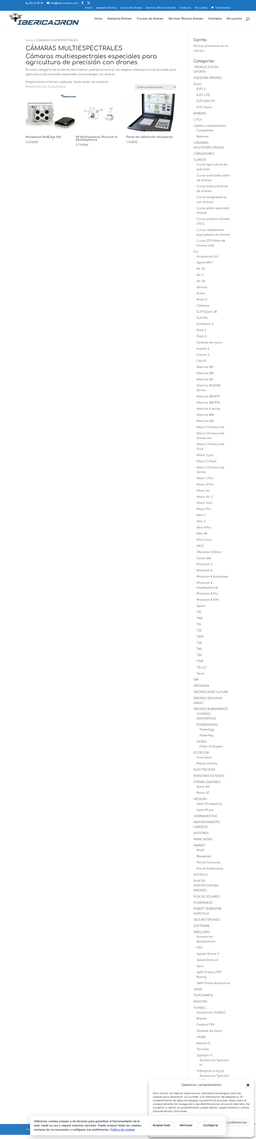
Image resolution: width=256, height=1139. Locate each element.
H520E (201, 1037)
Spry (200, 966)
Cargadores (205, 130)
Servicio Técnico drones (161, 8)
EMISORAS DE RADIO (209, 775)
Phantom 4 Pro (207, 593)
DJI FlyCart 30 (207, 311)
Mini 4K (202, 533)
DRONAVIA (201, 685)
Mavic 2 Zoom (206, 461)
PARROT (199, 845)
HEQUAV (200, 799)
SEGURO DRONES (207, 919)
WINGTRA (200, 1001)
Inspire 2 (203, 348)
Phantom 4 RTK (208, 599)
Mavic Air (203, 490)
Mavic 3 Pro (205, 478)
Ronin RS (203, 786)
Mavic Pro (204, 509)
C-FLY (198, 119)
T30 (199, 642)
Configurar (210, 1125)
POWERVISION (207, 724)
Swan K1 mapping (209, 803)
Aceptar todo (161, 1125)
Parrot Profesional (210, 868)
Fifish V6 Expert (211, 746)
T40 (199, 648)
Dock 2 (201, 330)
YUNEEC (200, 1007)
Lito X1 (201, 360)
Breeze (202, 1018)
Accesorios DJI (207, 256)
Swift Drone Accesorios (213, 983)
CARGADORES (204, 153)
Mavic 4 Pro (205, 484)
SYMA (198, 989)
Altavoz (202, 287)
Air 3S (201, 281)
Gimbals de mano (209, 342)
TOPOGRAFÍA (203, 995)
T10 (199, 612)
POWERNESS (203, 902)
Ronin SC (203, 792)
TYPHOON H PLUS (210, 1071)
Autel (197, 84)
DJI (196, 251)
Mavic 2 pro (205, 455)
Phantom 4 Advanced (212, 576)
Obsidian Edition (209, 552)
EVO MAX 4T (206, 101)
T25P (200, 636)
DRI (196, 679)
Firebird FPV (206, 1024)
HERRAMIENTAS (205, 816)
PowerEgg (207, 729)
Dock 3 (201, 336)
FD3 (199, 947)
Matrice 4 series (208, 408)
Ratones (203, 136)
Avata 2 (202, 299)
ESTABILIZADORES (207, 782)
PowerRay (207, 735)
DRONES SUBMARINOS (211, 709)
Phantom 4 (204, 570)
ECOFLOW (201, 752)
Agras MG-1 (205, 262)
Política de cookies (122, 1129)
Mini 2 (201, 515)
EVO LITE (203, 95)
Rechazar (186, 1125)
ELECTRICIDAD (204, 769)
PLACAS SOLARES (207, 896)
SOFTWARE (202, 925)
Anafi (200, 850)
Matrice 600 (205, 421)
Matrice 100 (205, 367)
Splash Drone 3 (208, 953)
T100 (200, 618)
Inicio (88, 8)
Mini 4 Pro (204, 527)
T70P (200, 661)
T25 (199, 630)
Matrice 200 (205, 373)
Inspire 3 (203, 354)
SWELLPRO (202, 932)
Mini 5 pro (204, 539)
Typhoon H (204, 1055)
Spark (201, 606)
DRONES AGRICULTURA (211, 692)
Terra (200, 673)
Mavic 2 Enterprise (210, 427)
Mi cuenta (201, 8)
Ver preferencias (234, 1122)
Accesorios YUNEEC (211, 1012)
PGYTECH (201, 874)
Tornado (203, 1049)
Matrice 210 (205, 379)
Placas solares (207, 763)
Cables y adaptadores (210, 125)
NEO (200, 545)
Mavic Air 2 (205, 496)
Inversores (204, 757)
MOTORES (201, 833)
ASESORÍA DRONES (208, 77)
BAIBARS (200, 113)
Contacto (185, 8)
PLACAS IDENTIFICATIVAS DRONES (206, 885)
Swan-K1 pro (205, 809)
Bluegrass (204, 856)
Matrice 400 (205, 414)
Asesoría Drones (106, 8)
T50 (199, 655)
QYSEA (202, 741)
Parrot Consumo (208, 862)
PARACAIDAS (203, 839)
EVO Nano (204, 107)
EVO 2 (201, 88)
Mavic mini (204, 502)
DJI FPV (202, 318)
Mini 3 (201, 521)
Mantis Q (203, 1043)
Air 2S (201, 268)
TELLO (201, 667)
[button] (248, 1085)
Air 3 (200, 274)
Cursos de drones (131, 8)
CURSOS (200, 159)
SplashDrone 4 (207, 960)
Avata (201, 293)
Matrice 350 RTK (208, 402)
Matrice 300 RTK (208, 396)
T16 (199, 624)
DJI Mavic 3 (205, 324)
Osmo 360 (204, 558)
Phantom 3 (204, 564)
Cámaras (203, 305)
